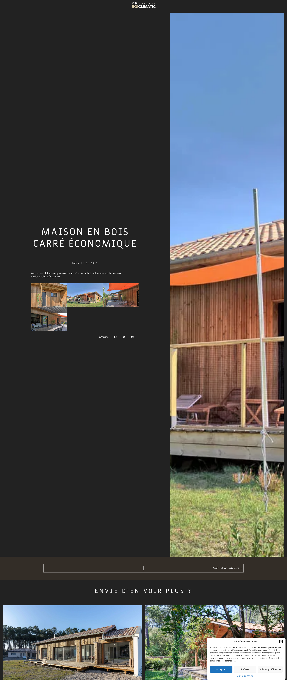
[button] (281, 641)
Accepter (221, 669)
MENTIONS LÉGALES (245, 676)
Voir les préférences (270, 669)
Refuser (245, 669)
